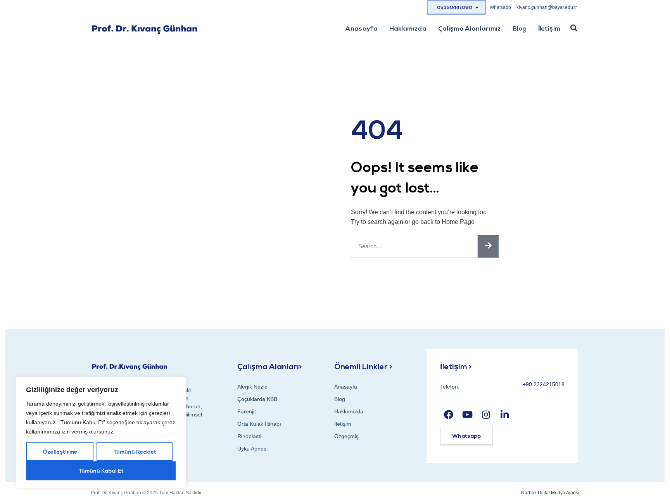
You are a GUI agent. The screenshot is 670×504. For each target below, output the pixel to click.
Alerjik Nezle (252, 387)
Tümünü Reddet (134, 452)
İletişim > (456, 367)
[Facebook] (448, 414)
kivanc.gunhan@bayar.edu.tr (546, 7)
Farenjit (246, 411)
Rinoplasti (249, 436)
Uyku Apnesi (252, 449)
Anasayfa (361, 29)
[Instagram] (486, 414)
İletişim (549, 29)
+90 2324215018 (544, 384)
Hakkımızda (408, 29)
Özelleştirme (60, 452)
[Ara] (488, 246)
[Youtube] (467, 414)
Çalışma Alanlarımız (469, 29)
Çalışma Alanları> (269, 367)
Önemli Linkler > (363, 367)
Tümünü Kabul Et (101, 471)
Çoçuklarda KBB (257, 399)
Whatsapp (500, 7)
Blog (520, 29)
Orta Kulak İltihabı (259, 424)
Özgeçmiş (346, 436)
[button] (574, 28)
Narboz (528, 492)
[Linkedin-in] (504, 414)
